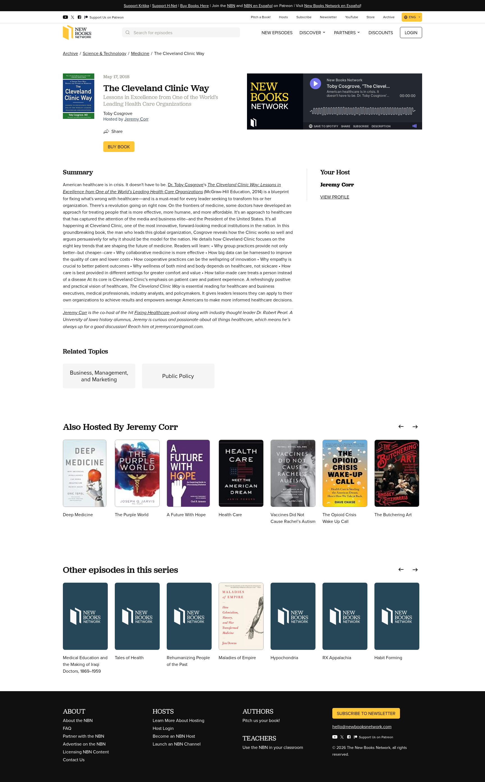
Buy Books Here (194, 5)
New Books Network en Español (332, 5)
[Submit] (127, 32)
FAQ (67, 728)
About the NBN (78, 720)
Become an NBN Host (174, 736)
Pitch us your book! (261, 720)
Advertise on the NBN (84, 744)
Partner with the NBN (83, 736)
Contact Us (73, 759)
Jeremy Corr (136, 119)
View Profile (334, 197)
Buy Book (119, 147)
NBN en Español (258, 5)
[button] (401, 426)
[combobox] (181, 32)
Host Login (163, 728)
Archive (70, 53)
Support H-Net (164, 5)
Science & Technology (104, 53)
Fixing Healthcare (152, 312)
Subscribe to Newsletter (366, 713)
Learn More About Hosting (178, 720)
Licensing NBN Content (86, 752)
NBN (231, 5)
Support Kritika (136, 5)
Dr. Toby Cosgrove (185, 184)
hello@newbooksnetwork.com (362, 726)
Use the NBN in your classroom (272, 747)
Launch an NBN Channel (177, 744)
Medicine (140, 53)
